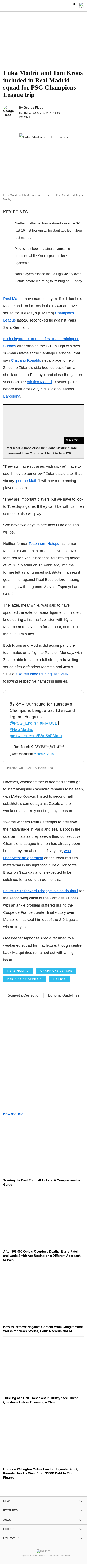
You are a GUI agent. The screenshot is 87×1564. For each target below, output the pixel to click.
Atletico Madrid (39, 382)
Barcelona (11, 396)
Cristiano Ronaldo (26, 360)
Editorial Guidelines (63, 995)
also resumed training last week (42, 674)
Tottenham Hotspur (45, 544)
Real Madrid (13, 299)
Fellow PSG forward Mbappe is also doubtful (40, 891)
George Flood (34, 107)
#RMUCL (48, 723)
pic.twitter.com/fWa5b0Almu (36, 735)
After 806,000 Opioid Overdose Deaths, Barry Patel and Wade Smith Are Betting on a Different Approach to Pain (42, 1256)
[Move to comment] (56, 125)
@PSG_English (24, 723)
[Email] (48, 125)
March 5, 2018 (44, 754)
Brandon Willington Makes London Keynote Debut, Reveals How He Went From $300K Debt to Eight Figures (40, 1473)
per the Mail (26, 481)
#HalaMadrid (21, 729)
